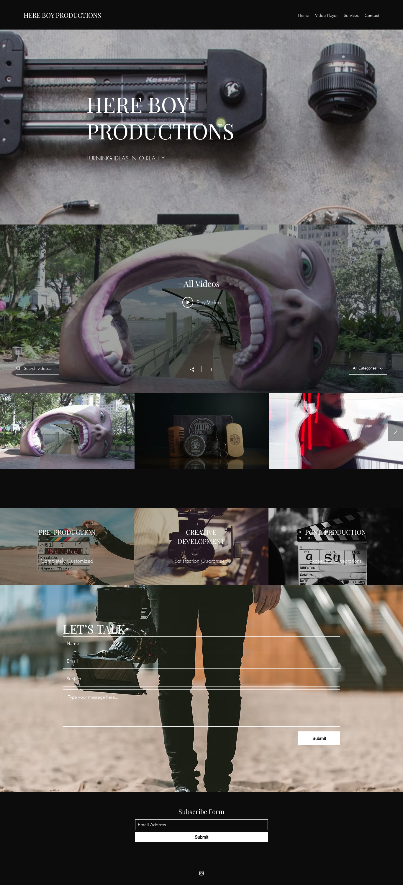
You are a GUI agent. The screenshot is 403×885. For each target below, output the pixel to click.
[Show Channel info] (208, 369)
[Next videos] (395, 431)
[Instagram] (201, 873)
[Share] (195, 369)
